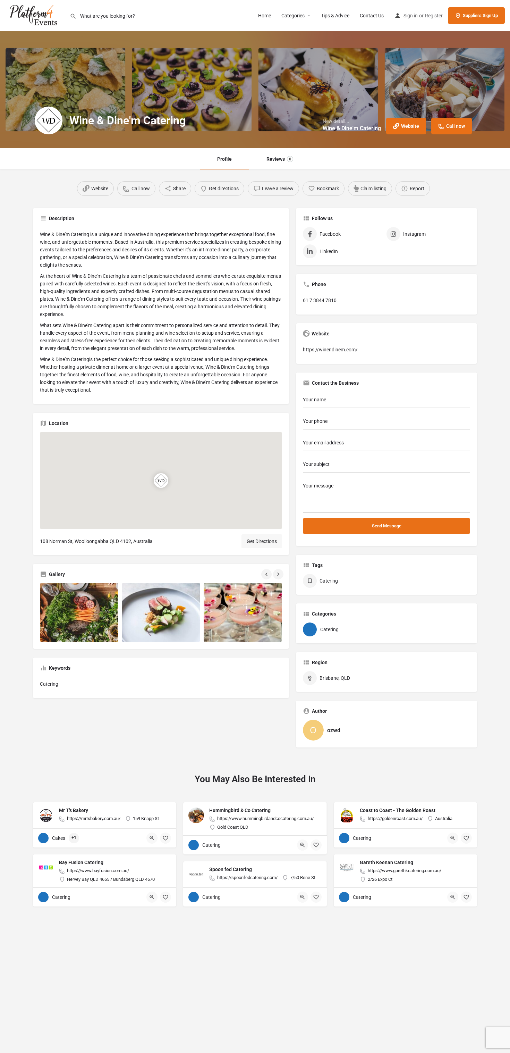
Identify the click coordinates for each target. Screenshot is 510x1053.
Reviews (278, 159)
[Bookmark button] (165, 838)
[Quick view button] (152, 838)
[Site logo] (35, 15)
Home (264, 15)
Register (434, 15)
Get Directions (262, 541)
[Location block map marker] (161, 480)
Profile (224, 159)
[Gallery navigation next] (279, 574)
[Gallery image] (79, 612)
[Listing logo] (48, 120)
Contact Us (372, 15)
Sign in (410, 15)
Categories (293, 15)
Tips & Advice (335, 15)
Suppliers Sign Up (480, 15)
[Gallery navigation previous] (267, 574)
